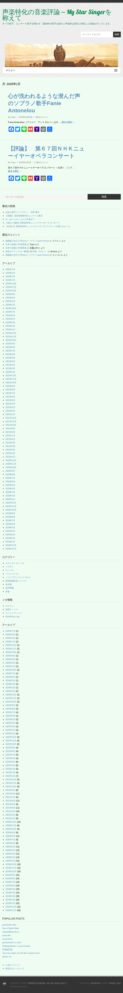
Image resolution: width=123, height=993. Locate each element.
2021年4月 (10, 446)
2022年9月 (10, 386)
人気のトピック (12, 965)
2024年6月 (10, 315)
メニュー (10, 70)
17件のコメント (41, 162)
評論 (7, 591)
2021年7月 (10, 435)
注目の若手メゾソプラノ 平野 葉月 (22, 212)
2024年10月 (10, 308)
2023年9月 (10, 343)
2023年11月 (10, 336)
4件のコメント (42, 117)
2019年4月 (10, 531)
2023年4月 (10, 361)
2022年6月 (10, 396)
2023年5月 (10, 358)
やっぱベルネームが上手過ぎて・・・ (23, 219)
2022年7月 (10, 393)
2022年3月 (10, 407)
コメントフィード (13, 613)
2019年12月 (10, 503)
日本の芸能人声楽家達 (15, 244)
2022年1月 (10, 414)
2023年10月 (10, 340)
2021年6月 (10, 439)
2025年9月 (10, 294)
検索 (117, 34)
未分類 (8, 584)
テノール (9, 570)
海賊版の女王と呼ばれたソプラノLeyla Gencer (27, 241)
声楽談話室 (7, 949)
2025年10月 (10, 290)
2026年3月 (10, 273)
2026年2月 (10, 276)
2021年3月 (10, 450)
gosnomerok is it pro (11, 942)
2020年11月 (10, 464)
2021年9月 (10, 428)
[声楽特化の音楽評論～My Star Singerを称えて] (61, 55)
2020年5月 (10, 485)
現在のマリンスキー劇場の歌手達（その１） (26, 251)
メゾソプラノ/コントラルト (18, 577)
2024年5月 (10, 319)
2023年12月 (10, 333)
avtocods (6, 935)
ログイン (9, 606)
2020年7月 (10, 478)
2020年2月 (10, 495)
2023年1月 (10, 372)
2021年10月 (10, 425)
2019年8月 (10, 517)
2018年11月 (10, 549)
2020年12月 (10, 460)
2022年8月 (10, 389)
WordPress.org (12, 616)
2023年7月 (10, 351)
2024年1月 (10, 329)
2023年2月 (10, 368)
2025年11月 (10, 287)
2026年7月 (10, 269)
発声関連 (9, 588)
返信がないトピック (14, 968)
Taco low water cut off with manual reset (21, 953)
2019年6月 (10, 524)
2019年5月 (10, 527)
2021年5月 (10, 442)
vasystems (7, 939)
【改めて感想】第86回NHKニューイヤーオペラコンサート (32, 223)
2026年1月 (10, 280)
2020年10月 (10, 467)
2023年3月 (10, 365)
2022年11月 (10, 379)
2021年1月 (10, 457)
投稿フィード (11, 609)
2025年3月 (10, 301)
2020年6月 (10, 481)
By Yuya (12, 117)
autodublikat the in (10, 932)
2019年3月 (10, 534)
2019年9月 (10, 513)
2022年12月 (10, 375)
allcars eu (6, 956)
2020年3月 (10, 492)
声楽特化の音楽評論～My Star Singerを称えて (57, 15)
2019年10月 (10, 510)
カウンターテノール (14, 563)
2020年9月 (10, 471)
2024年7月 (10, 312)
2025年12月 (10, 283)
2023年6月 (10, 354)
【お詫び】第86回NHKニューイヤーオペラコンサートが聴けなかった (37, 226)
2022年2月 (10, 411)
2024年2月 (10, 326)
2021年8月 (10, 432)
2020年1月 (10, 499)
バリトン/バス (12, 574)
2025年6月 (10, 298)
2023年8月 (10, 347)
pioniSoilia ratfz (9, 925)
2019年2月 (10, 538)
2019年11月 (10, 506)
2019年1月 (10, 541)
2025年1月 (10, 305)
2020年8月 (10, 474)
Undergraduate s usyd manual (16, 946)
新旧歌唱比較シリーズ (15, 581)
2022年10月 (10, 382)
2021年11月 (10, 421)
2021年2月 (10, 453)
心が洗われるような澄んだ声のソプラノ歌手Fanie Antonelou (44, 103)
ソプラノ (9, 567)
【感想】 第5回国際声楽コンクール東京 (24, 216)
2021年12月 (10, 418)
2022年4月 (10, 404)
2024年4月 (10, 322)
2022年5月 (10, 400)
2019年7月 (10, 520)
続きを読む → (69, 122)
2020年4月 (10, 488)
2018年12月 (10, 545)
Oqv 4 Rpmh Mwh (10, 928)
